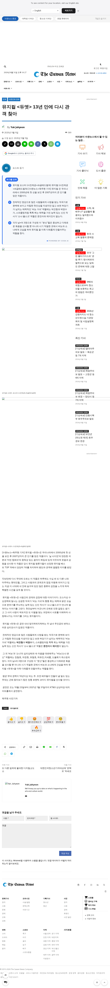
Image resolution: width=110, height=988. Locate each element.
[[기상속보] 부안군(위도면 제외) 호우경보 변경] (101, 431)
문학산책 (26, 906)
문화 (4, 99)
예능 (3, 944)
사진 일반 (67, 917)
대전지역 (55, 937)
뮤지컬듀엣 (14, 708)
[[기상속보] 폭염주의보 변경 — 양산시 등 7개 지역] (101, 390)
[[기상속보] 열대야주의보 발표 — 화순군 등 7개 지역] (101, 346)
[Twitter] (104, 884)
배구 (24, 948)
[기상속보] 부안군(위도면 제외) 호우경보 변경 (84, 437)
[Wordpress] (78, 884)
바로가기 (68, 11)
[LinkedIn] (97, 884)
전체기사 (5, 899)
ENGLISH (51, 66)
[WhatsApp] (51, 144)
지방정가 (46, 958)
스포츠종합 (27, 952)
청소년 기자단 (45, 18)
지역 (45, 930)
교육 (77, 205)
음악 (3, 948)
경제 (3, 913)
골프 (24, 941)
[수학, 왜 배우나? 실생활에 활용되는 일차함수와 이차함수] (101, 205)
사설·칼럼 (26, 902)
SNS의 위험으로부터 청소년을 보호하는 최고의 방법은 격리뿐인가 (84, 289)
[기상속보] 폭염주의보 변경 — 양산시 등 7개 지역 (84, 396)
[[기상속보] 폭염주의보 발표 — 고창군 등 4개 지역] (101, 368)
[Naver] (31, 144)
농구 (24, 944)
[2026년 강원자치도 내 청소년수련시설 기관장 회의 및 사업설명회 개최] (101, 308)
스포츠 (25, 930)
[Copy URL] (5, 144)
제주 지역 (47, 955)
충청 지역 (55, 941)
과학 (3, 921)
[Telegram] (57, 144)
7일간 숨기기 (100, 18)
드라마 (4, 937)
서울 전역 (47, 933)
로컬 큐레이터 (63, 18)
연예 (3, 930)
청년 (45, 906)
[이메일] (11, 144)
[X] (44, 144)
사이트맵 (67, 930)
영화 (3, 941)
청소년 (45, 902)
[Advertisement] (55, 42)
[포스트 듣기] (6, 168)
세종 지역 (47, 941)
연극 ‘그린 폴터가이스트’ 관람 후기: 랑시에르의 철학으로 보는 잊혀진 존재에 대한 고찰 (84, 259)
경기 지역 (55, 933)
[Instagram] (91, 884)
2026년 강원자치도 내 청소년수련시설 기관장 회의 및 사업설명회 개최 (84, 318)
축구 (24, 933)
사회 (77, 308)
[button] (5, 67)
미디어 (78, 279)
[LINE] (25, 144)
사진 (65, 899)
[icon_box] (82, 151)
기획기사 (46, 899)
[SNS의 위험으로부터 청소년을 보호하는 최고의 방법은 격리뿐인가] (101, 279)
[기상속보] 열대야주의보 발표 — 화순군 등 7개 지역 (84, 352)
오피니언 (26, 899)
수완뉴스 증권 (10, 18)
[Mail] (26, 795)
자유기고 (26, 909)
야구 (24, 937)
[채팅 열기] (6, 982)
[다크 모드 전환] (101, 64)
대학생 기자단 (28, 18)
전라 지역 (55, 944)
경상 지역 (47, 948)
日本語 (61, 66)
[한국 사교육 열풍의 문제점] (101, 231)
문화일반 (79, 250)
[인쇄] (18, 144)
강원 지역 (47, 944)
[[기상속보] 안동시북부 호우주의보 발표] (101, 412)
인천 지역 (47, 937)
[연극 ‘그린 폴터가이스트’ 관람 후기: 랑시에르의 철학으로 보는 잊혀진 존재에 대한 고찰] (101, 250)
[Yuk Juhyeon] (4, 127)
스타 (3, 933)
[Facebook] (38, 144)
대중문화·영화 (14, 99)
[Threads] (105, 891)
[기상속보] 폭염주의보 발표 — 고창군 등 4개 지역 (84, 374)
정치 (3, 902)
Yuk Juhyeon (18, 127)
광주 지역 (55, 955)
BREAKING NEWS (82, 346)
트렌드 (66, 913)
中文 (56, 66)
